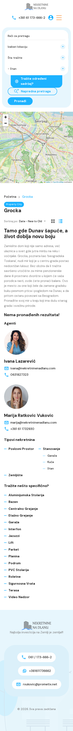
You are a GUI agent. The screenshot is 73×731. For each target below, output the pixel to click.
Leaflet (47, 182)
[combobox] (36, 46)
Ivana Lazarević (20, 361)
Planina (14, 556)
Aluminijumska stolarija (26, 495)
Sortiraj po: (11, 221)
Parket (14, 550)
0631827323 (19, 375)
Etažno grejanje (21, 515)
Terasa (14, 590)
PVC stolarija (19, 570)
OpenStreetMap (58, 182)
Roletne (15, 577)
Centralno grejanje (23, 509)
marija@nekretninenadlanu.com (33, 423)
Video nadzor (19, 597)
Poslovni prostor (21, 449)
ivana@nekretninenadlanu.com (32, 368)
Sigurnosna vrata (22, 584)
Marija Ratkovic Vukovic (29, 415)
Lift (11, 543)
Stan (50, 468)
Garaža (52, 455)
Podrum (15, 563)
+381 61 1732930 (22, 429)
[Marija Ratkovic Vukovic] (16, 396)
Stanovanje (51, 449)
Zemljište (16, 475)
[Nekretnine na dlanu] (36, 6)
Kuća (50, 462)
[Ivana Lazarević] (16, 342)
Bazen (13, 502)
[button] (59, 17)
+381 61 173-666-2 (31, 18)
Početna (10, 196)
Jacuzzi (14, 536)
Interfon (15, 529)
